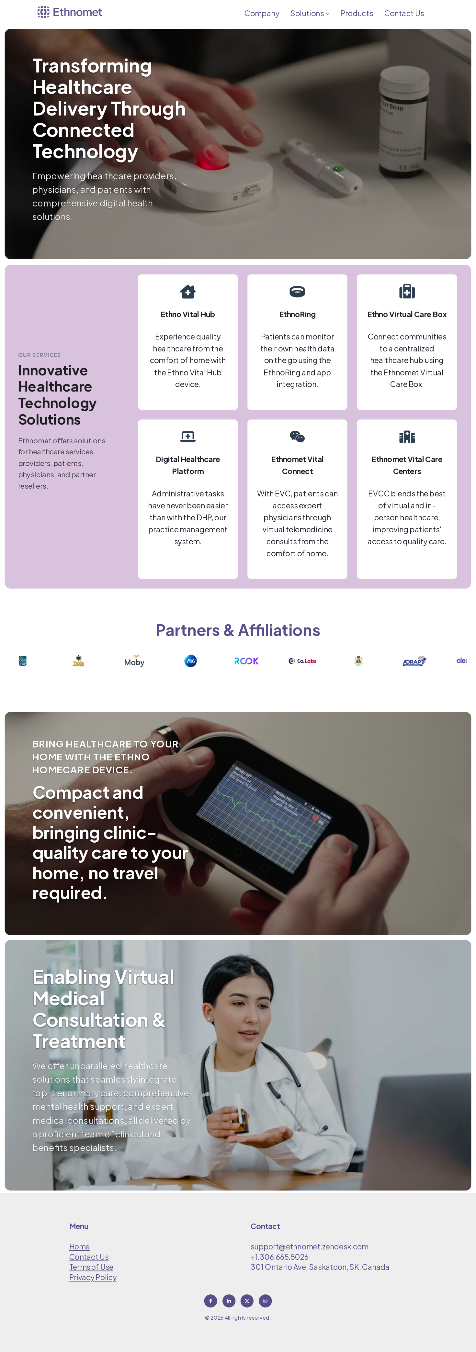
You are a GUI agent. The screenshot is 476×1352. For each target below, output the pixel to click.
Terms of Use (91, 1266)
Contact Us (404, 13)
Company (261, 13)
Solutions (307, 13)
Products (356, 13)
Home (79, 1246)
